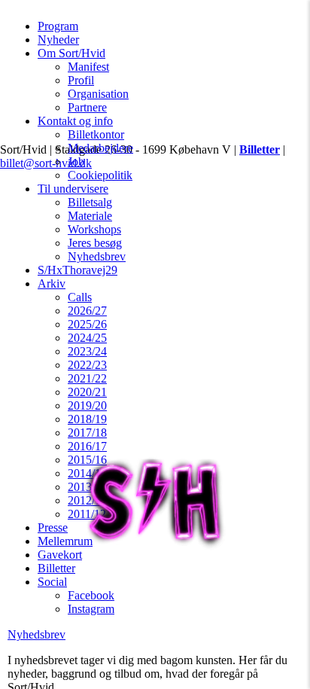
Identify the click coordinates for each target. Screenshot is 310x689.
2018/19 (87, 419)
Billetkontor (96, 134)
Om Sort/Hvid (71, 53)
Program (58, 26)
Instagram (91, 608)
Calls (80, 297)
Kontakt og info (75, 120)
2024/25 (87, 337)
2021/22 (87, 378)
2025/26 (87, 324)
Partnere (87, 107)
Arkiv (51, 283)
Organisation (98, 93)
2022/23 (87, 364)
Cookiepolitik (100, 175)
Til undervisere (73, 188)
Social (52, 581)
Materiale (90, 215)
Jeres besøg (95, 242)
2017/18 (87, 432)
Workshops (94, 229)
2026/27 (87, 310)
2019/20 (87, 405)
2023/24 (87, 351)
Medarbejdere (100, 148)
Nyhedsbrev (97, 256)
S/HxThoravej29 (77, 270)
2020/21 (87, 392)
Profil (81, 80)
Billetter (56, 568)
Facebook (91, 595)
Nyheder (58, 39)
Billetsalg (90, 202)
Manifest (88, 66)
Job (76, 161)
